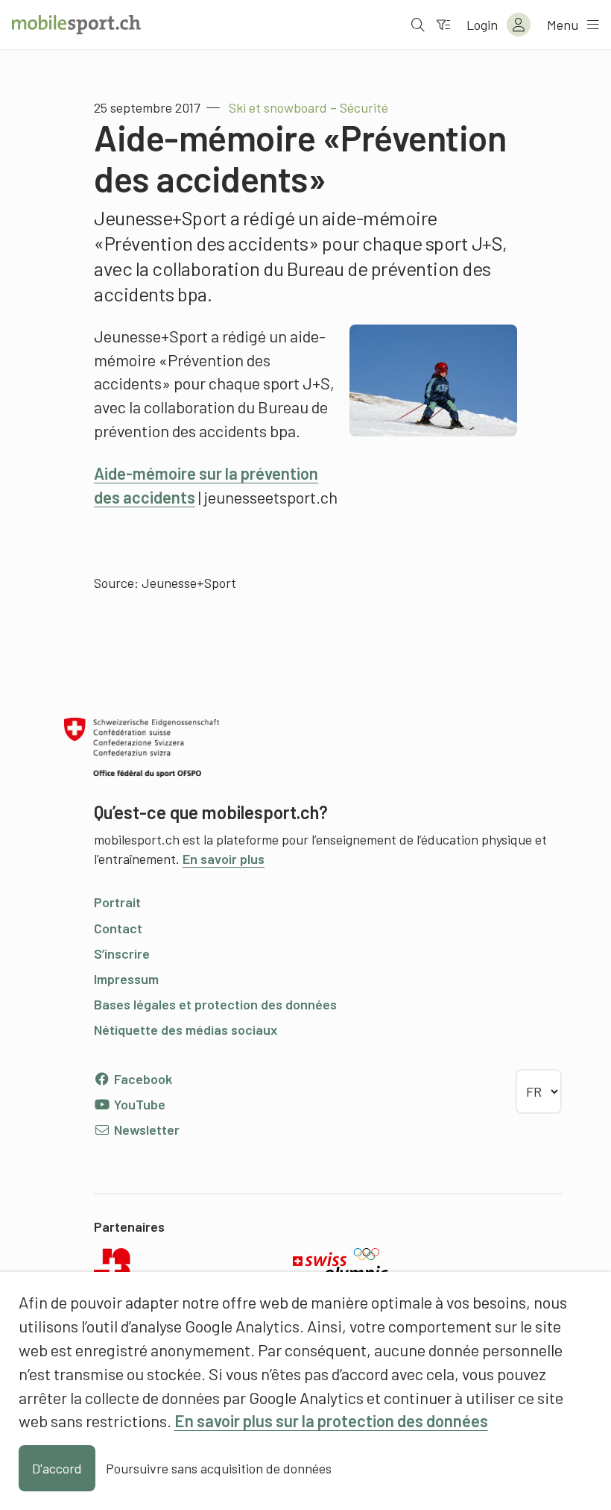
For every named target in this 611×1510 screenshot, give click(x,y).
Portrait (117, 902)
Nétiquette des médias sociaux (185, 1029)
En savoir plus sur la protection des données (331, 1420)
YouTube (138, 1104)
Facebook (141, 1079)
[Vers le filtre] (443, 24)
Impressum (126, 979)
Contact (118, 928)
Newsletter (145, 1129)
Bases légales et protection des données (215, 1004)
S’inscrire (122, 953)
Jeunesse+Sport (189, 582)
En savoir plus (224, 858)
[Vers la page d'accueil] (76, 24)
